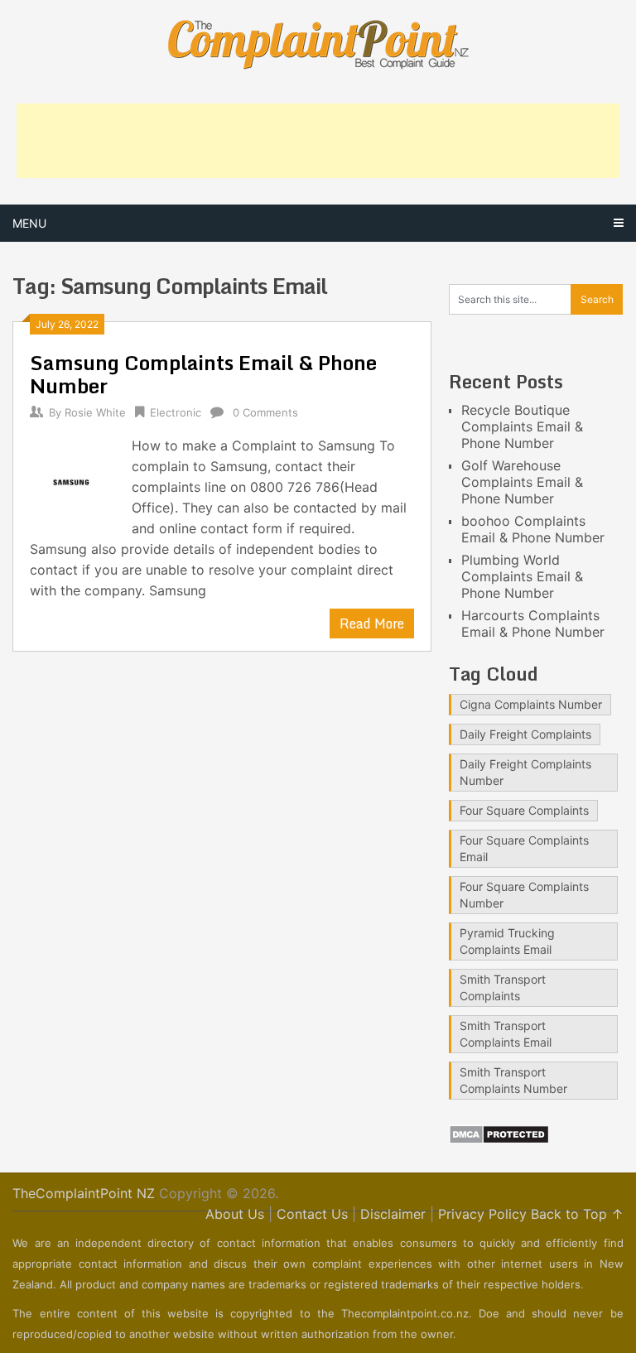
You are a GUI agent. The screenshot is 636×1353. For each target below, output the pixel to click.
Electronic (175, 412)
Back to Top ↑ (577, 1214)
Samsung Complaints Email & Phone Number (203, 374)
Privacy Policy (482, 1214)
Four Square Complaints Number (524, 894)
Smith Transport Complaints (503, 987)
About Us (234, 1214)
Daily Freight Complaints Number (525, 772)
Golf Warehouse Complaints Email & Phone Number (522, 482)
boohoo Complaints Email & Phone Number (533, 529)
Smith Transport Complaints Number (513, 1080)
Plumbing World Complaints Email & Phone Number (522, 576)
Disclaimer (393, 1214)
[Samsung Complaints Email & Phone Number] (72, 480)
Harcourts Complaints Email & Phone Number (533, 623)
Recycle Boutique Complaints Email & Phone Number (522, 426)
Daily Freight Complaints (525, 734)
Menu (29, 223)
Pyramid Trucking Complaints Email (507, 941)
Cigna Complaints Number (531, 704)
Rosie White (95, 412)
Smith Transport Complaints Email (506, 1033)
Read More (372, 623)
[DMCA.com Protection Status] (499, 1139)
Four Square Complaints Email (524, 848)
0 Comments (265, 412)
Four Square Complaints (524, 810)
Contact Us (312, 1214)
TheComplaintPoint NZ (83, 1193)
